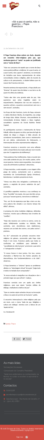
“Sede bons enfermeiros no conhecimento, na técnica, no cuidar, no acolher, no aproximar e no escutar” (21, 376)
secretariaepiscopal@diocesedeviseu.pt (20, 395)
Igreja (8, 324)
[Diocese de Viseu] (23, 6)
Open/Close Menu (4, 6)
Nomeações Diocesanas (13, 367)
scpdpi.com (29, 430)
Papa (13, 324)
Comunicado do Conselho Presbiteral (18, 371)
